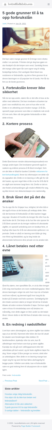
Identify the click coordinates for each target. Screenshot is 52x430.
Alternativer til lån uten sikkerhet (18, 404)
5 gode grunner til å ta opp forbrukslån (21, 407)
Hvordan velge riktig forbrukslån (18, 394)
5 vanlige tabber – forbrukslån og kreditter (22, 411)
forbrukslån (16, 375)
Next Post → (44, 381)
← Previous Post (9, 381)
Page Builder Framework (30, 426)
